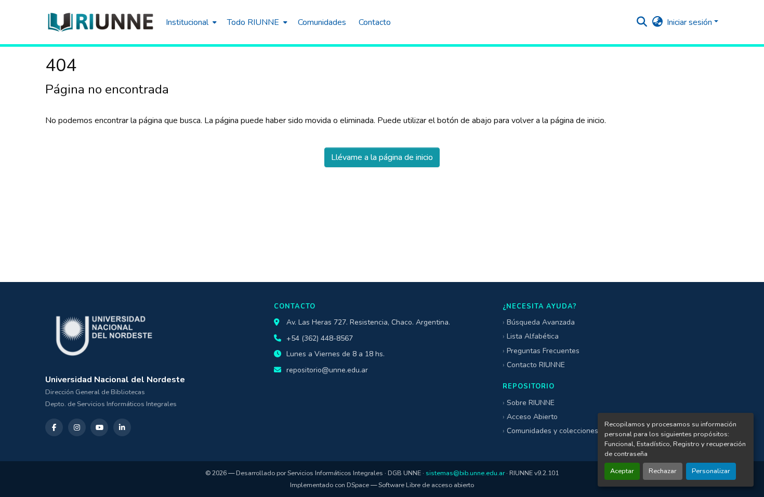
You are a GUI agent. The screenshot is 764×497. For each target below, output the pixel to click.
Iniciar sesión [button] (690, 22)
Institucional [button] (187, 22)
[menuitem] (190, 22)
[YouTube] (99, 427)
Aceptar (622, 471)
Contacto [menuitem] (375, 22)
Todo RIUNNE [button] (253, 22)
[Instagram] (77, 427)
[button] (100, 22)
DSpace (358, 484)
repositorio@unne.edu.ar (327, 370)
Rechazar (663, 471)
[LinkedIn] (122, 427)
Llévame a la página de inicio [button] (382, 157)
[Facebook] (54, 427)
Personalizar (711, 471)
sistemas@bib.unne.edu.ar (465, 472)
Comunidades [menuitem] (322, 22)
